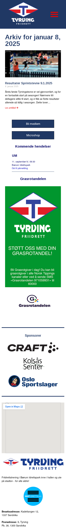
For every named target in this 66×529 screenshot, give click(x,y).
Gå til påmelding (20, 168)
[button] (54, 14)
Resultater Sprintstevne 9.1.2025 (28, 83)
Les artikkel (10, 107)
